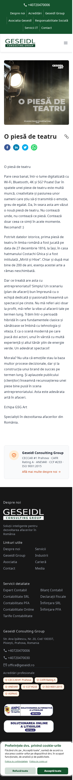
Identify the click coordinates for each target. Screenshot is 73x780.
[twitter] (25, 147)
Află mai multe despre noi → (41, 472)
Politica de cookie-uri (38, 761)
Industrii (41, 555)
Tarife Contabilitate (17, 616)
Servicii (40, 549)
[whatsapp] (34, 147)
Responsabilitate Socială (51, 20)
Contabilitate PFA (16, 603)
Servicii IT (31, 28)
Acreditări (35, 13)
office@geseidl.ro (21, 665)
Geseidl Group (55, 13)
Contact (46, 28)
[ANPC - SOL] (36, 726)
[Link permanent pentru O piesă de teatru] (66, 136)
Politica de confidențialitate (16, 761)
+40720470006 (39, 5)
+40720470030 (19, 658)
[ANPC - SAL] (36, 710)
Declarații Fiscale (53, 596)
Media (40, 568)
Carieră (40, 562)
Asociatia (10, 562)
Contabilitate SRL (16, 596)
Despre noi (17, 13)
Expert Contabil (15, 590)
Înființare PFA (50, 609)
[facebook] (7, 147)
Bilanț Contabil (51, 590)
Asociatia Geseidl (20, 20)
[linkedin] (16, 147)
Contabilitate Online (18, 609)
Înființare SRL (50, 603)
